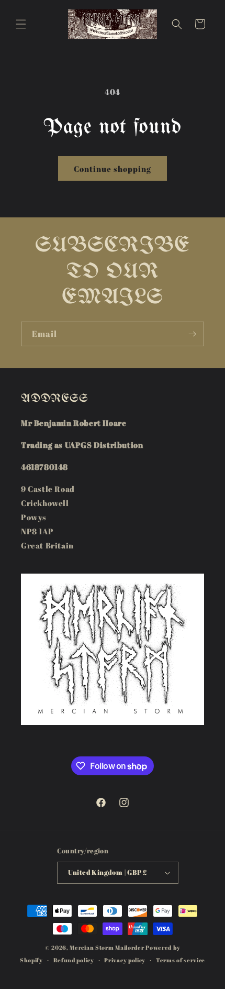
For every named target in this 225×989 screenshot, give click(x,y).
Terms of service (180, 960)
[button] (20, 24)
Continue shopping (112, 168)
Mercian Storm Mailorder (107, 947)
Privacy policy (124, 960)
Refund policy (73, 960)
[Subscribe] (192, 334)
